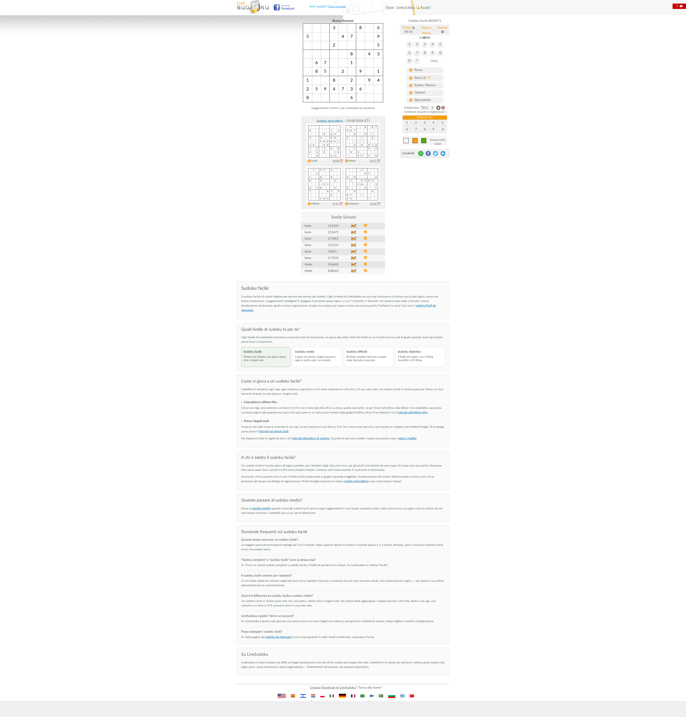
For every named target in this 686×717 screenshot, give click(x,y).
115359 (333, 225)
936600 (333, 264)
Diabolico (354, 204)
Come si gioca (405, 7)
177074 (333, 258)
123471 (333, 232)
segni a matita (407, 438)
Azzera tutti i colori (438, 140)
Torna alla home (369, 687)
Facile (314, 161)
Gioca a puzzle (337, 6)
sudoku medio (261, 508)
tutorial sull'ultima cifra (412, 412)
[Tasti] (434, 61)
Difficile (315, 204)
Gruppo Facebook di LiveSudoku (333, 687)
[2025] (438, 108)
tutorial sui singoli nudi (273, 431)
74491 (332, 251)
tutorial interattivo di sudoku (311, 438)
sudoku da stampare (278, 637)
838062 (333, 270)
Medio (352, 161)
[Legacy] (443, 108)
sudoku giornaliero (356, 481)
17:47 (337, 204)
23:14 (375, 204)
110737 (333, 245)
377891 (333, 238)
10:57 (375, 161)
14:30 (337, 161)
